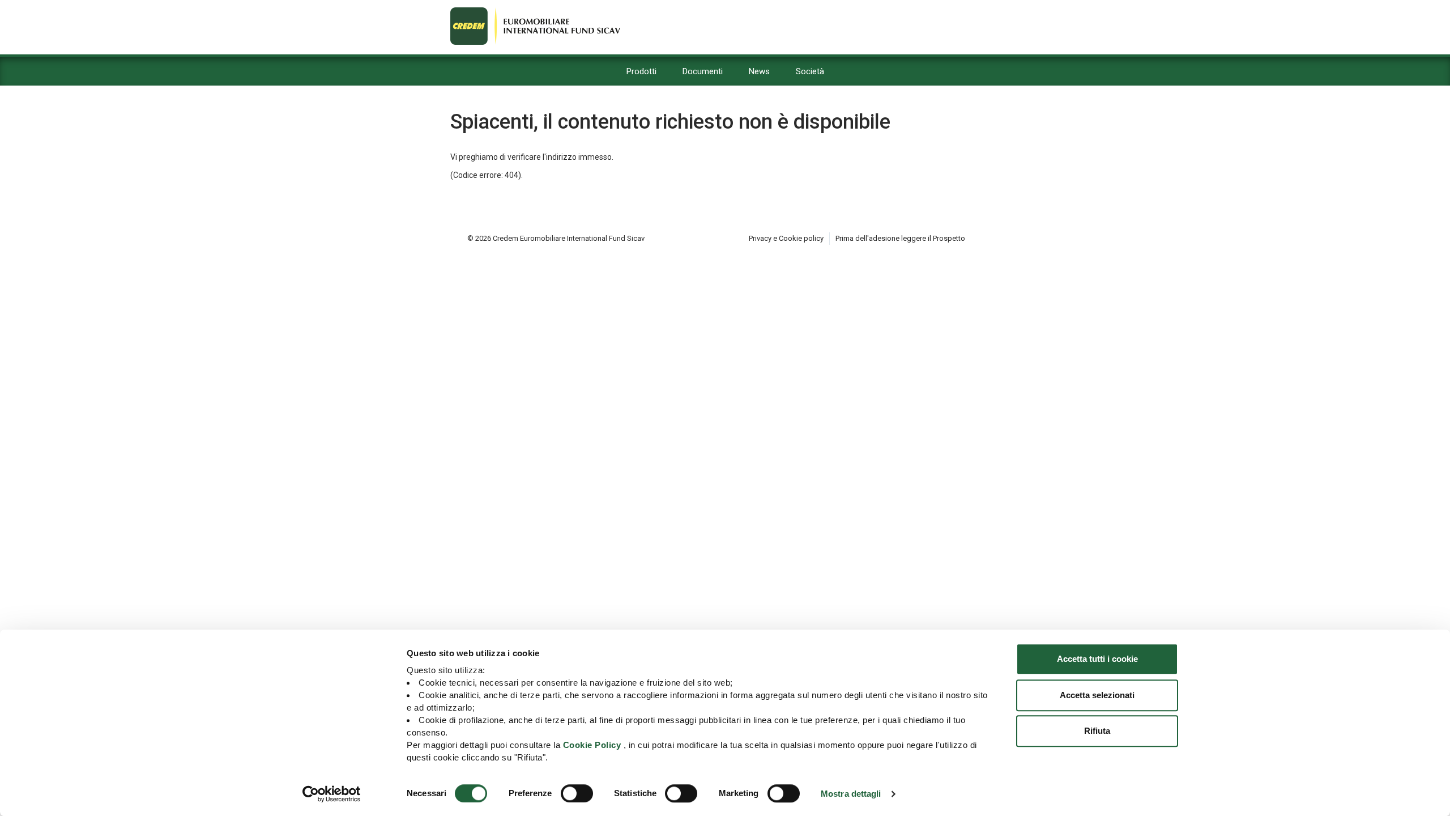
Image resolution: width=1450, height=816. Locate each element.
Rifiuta (1097, 731)
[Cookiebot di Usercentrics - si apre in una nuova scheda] (331, 793)
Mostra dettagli (851, 793)
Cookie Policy (592, 745)
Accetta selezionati (1097, 695)
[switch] (577, 793)
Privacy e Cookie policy (786, 238)
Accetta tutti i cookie (1097, 659)
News (759, 71)
